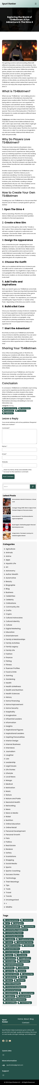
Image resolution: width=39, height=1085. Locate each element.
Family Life (10, 650)
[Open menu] (35, 3)
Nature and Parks (13, 798)
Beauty (9, 581)
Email (4, 454)
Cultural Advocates (14, 617)
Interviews (10, 748)
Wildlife (9, 907)
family (26, 952)
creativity (10, 939)
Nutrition (9, 820)
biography (18, 923)
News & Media (12, 813)
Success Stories (12, 874)
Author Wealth (12, 574)
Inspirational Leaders (15, 733)
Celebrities (10, 596)
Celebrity (10, 599)
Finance (9, 657)
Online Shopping (13, 983)
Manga (9, 780)
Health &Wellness (13, 686)
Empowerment (12, 948)
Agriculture (10, 549)
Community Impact (14, 933)
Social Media (11, 863)
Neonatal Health (13, 802)
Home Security (12, 708)
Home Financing (13, 701)
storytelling (11, 1003)
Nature (9, 795)
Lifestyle (9, 773)
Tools (8, 889)
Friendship (22, 955)
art (7, 923)
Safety (9, 852)
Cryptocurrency (26, 939)
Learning (9, 971)
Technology (11, 878)
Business (9, 592)
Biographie (10, 585)
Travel (8, 892)
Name (4, 446)
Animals (9, 552)
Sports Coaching (13, 871)
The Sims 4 (21, 411)
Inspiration (24, 961)
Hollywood (10, 958)
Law (7, 758)
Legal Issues (11, 766)
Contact (25, 1022)
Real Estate (11, 845)
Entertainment (12, 635)
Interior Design (12, 740)
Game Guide (25, 408)
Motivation (10, 787)
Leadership (10, 762)
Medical (9, 784)
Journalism (10, 751)
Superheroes (9, 411)
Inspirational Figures (14, 729)
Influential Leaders (14, 719)
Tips (7, 885)
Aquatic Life (11, 563)
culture (9, 942)
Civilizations (11, 603)
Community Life (12, 606)
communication (12, 926)
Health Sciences (13, 693)
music (23, 977)
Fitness (9, 664)
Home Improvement (14, 704)
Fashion (9, 654)
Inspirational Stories (14, 964)
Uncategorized (12, 899)
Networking (10, 805)
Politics (9, 842)
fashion (9, 955)
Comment (6, 428)
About (26, 1019)
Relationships (27, 993)
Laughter (10, 755)
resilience (10, 996)
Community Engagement (16, 930)
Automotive (11, 578)
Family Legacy (12, 646)
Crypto (9, 614)
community (29, 926)
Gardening (10, 679)
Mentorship (28, 974)
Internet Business (13, 744)
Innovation (10, 961)
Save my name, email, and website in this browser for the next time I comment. (18, 471)
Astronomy (10, 570)
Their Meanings (12, 881)
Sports (8, 867)
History (9, 697)
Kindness (10, 968)
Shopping (10, 860)
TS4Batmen (6, 119)
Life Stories (10, 769)
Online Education (13, 824)
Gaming (11, 405)
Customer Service (25, 942)
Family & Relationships (15, 639)
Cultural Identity (13, 621)
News (8, 809)
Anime (8, 556)
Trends (9, 896)
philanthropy (11, 993)
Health (8, 683)
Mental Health (12, 974)
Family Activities (13, 643)
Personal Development (16, 831)
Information (11, 722)
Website (5, 462)
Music (8, 791)
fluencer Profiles (13, 668)
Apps (8, 560)
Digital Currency (13, 945)
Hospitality (10, 711)
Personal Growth (13, 834)
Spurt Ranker (9, 3)
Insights (9, 726)
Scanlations (11, 856)
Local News (10, 776)
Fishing (9, 661)
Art (7, 567)
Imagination (11, 715)
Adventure (28, 920)
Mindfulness (11, 977)
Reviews (9, 849)
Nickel (8, 816)
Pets (8, 838)
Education (10, 632)
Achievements (12, 920)
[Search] (33, 486)
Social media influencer (15, 999)
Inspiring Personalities (15, 737)
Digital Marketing (13, 628)
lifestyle (22, 971)
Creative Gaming (10, 408)
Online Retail (11, 827)
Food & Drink (11, 672)
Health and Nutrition (14, 690)
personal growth (13, 990)
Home (20, 1019)
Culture (9, 625)
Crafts (8, 610)
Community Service (14, 936)
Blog (8, 588)
